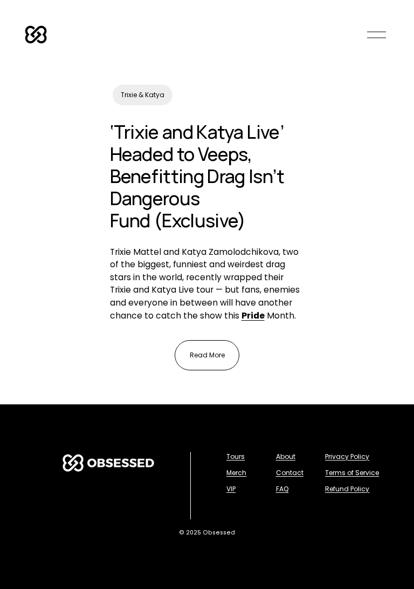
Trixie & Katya (142, 94)
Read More (207, 355)
